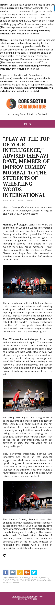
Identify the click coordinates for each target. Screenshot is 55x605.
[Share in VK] (13, 572)
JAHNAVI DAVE (34, 578)
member (44, 578)
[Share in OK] (20, 572)
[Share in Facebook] (5, 572)
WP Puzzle (32, 598)
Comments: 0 (31, 200)
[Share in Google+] (27, 572)
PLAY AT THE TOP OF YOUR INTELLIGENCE (19, 580)
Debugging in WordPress (17, 24)
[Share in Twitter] (34, 572)
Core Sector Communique (24, 596)
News (20, 200)
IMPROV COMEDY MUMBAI (17, 578)
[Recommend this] (5, 555)
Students (40, 580)
